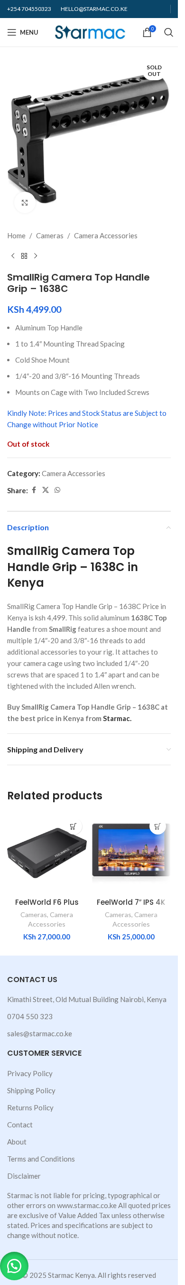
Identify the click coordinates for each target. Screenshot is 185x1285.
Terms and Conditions (41, 1158)
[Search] (168, 32)
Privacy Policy (30, 1073)
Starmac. (117, 718)
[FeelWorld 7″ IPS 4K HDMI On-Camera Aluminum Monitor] (131, 853)
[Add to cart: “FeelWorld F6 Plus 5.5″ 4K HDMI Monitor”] (73, 826)
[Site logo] (90, 31)
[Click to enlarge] (25, 202)
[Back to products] (24, 256)
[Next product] (35, 256)
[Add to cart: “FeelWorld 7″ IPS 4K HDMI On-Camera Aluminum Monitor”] (157, 826)
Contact (20, 1124)
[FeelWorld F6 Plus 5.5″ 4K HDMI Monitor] (47, 853)
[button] (14, 1266)
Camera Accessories (106, 235)
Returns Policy (30, 1107)
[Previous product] (12, 256)
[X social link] (45, 490)
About (17, 1141)
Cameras (50, 235)
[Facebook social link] (33, 490)
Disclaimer (24, 1176)
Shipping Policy (31, 1090)
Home (16, 235)
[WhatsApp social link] (57, 490)
